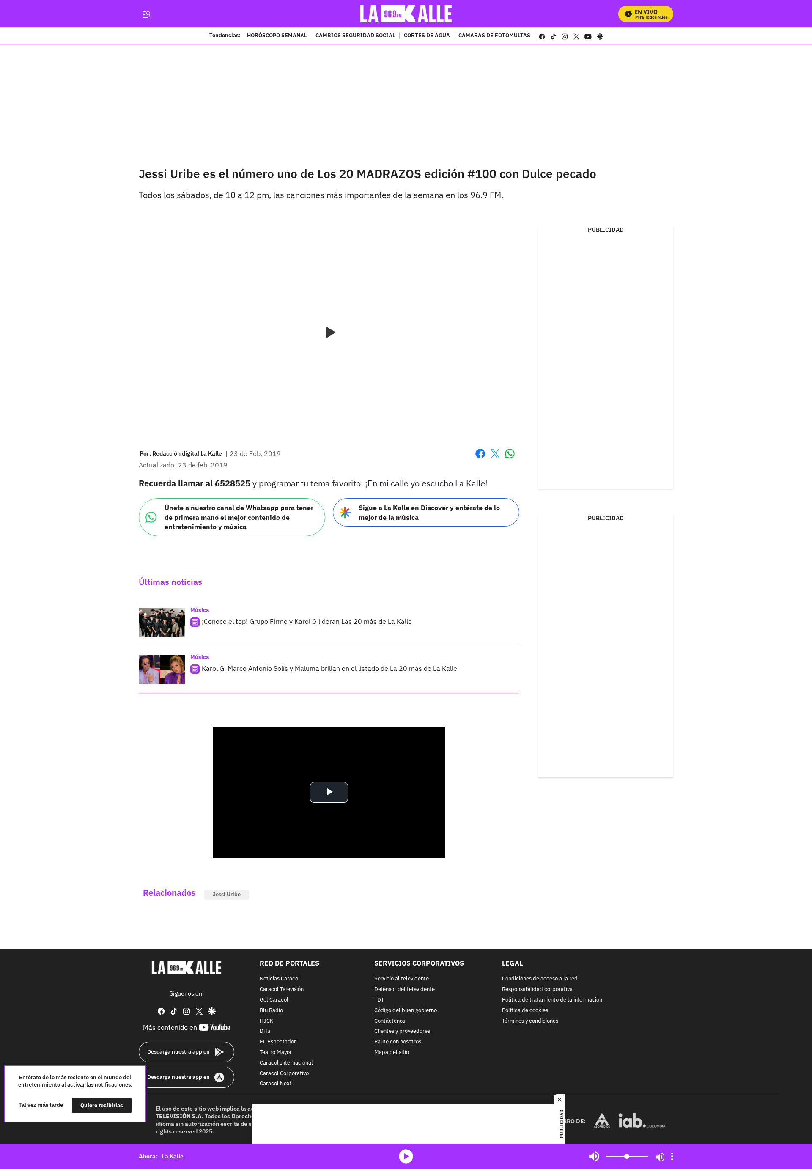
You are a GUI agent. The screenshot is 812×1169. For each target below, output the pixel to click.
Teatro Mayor (276, 1052)
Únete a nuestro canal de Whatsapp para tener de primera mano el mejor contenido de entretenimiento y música (239, 517)
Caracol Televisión (282, 989)
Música (199, 610)
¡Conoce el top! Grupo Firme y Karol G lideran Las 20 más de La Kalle (307, 621)
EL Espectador (278, 1042)
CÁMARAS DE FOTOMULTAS (494, 36)
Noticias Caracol (280, 979)
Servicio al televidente (401, 979)
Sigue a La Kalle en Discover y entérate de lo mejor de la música (429, 512)
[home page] (406, 13)
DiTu (265, 1031)
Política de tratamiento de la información (552, 1000)
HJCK (266, 1021)
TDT (379, 1000)
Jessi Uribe (227, 894)
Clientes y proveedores (402, 1031)
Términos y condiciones (530, 1021)
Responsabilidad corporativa (537, 989)
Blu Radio (271, 1010)
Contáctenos (389, 1021)
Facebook (480, 458)
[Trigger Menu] (146, 14)
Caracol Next (276, 1084)
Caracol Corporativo (284, 1073)
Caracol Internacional (286, 1063)
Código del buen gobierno (405, 1010)
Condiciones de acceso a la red (540, 979)
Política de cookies (525, 1010)
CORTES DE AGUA (427, 36)
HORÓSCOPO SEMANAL (277, 36)
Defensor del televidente (404, 989)
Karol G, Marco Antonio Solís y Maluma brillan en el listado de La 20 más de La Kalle (329, 668)
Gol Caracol (274, 1000)
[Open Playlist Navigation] (672, 1156)
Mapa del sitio (391, 1052)
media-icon (406, 1156)
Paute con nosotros (397, 1042)
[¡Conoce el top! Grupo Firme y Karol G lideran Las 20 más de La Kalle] (162, 622)
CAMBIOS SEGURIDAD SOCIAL (355, 36)
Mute (594, 1156)
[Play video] (329, 333)
